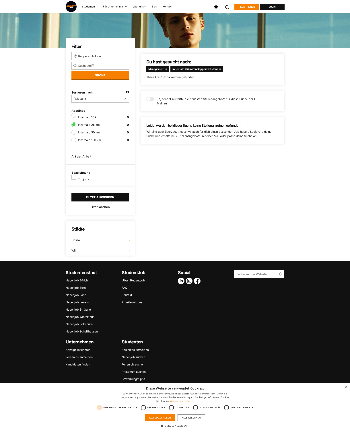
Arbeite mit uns (132, 302)
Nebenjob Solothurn (79, 324)
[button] (175, 426)
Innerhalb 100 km (89, 140)
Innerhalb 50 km (89, 132)
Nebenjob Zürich (77, 280)
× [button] (346, 387)
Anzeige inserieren (78, 350)
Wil (73, 250)
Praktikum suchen (134, 371)
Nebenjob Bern (75, 287)
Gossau (76, 240)
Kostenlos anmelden (79, 357)
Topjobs (83, 179)
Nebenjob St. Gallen (79, 309)
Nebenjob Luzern (77, 302)
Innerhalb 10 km (88, 117)
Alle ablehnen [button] (191, 417)
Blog (154, 6)
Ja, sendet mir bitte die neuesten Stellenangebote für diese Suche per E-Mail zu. (207, 101)
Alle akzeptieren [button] (160, 417)
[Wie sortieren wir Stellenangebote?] (127, 92)
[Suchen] (227, 6)
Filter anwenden (100, 197)
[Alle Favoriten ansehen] (216, 6)
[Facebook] (198, 281)
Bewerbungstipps (133, 379)
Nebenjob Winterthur (80, 317)
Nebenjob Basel (76, 295)
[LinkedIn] (182, 281)
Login (272, 7)
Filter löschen (100, 207)
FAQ (124, 287)
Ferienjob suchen (133, 364)
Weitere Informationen (182, 400)
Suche (100, 75)
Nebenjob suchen (133, 357)
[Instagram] (190, 281)
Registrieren (247, 7)
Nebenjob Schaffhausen (82, 331)
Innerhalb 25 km (89, 125)
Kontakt (167, 6)
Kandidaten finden (78, 364)
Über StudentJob (133, 280)
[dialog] (175, 407)
